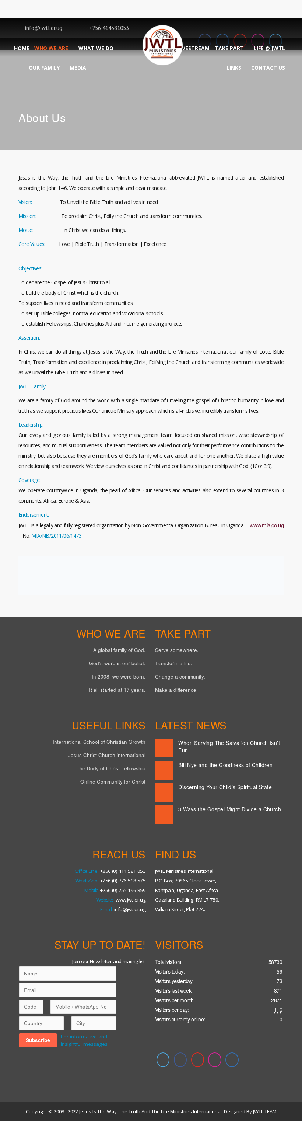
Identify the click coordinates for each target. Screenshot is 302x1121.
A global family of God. (119, 649)
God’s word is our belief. (117, 663)
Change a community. (180, 676)
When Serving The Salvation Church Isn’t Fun (229, 746)
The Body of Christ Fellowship (111, 768)
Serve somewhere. (177, 649)
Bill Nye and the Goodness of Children (225, 764)
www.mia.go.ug (267, 525)
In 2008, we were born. (118, 676)
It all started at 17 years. (117, 689)
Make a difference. (176, 689)
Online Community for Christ (112, 781)
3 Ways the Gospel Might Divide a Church (229, 809)
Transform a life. (173, 663)
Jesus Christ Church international (106, 755)
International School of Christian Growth (99, 741)
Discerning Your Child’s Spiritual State (225, 787)
